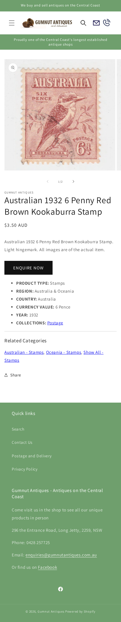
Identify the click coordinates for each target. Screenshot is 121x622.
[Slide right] (73, 181)
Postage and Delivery (32, 455)
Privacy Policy (24, 469)
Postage (55, 323)
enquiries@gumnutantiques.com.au (61, 555)
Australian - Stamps (23, 352)
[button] (11, 22)
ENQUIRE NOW (28, 268)
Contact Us (22, 442)
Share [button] (15, 375)
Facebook (47, 567)
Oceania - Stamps (63, 352)
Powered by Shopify (80, 611)
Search (18, 429)
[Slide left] (47, 181)
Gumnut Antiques (51, 611)
